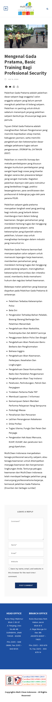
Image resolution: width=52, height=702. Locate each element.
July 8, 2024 (13, 79)
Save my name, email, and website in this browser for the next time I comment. (25, 573)
